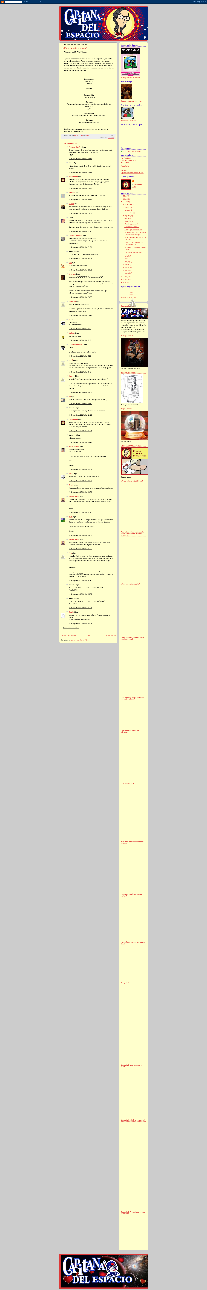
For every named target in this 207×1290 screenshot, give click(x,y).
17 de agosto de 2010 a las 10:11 (80, 404)
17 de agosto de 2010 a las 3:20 (80, 329)
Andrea (71, 333)
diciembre (128, 204)
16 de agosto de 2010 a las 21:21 (80, 247)
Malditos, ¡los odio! (131, 224)
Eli (70, 396)
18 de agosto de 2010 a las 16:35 (80, 549)
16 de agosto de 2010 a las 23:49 (80, 315)
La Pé (71, 360)
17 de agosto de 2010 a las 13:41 (80, 442)
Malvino (72, 192)
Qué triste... (128, 218)
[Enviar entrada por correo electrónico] (111, 135)
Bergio (71, 485)
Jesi (70, 263)
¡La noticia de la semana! (133, 252)
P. (69, 217)
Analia (71, 474)
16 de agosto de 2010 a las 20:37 (80, 199)
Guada (71, 612)
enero (127, 273)
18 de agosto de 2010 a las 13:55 (80, 535)
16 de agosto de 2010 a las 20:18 (80, 159)
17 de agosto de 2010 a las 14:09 (80, 481)
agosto (127, 216)
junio (127, 259)
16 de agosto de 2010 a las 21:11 (80, 231)
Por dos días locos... (131, 227)
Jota (70, 553)
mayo (127, 262)
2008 (125, 279)
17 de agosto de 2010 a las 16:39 (80, 492)
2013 (125, 196)
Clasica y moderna (75, 235)
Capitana (111, 138)
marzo (127, 267)
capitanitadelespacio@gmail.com (132, 173)
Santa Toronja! (74, 446)
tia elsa (71, 204)
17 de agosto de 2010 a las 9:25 (80, 356)
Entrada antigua (110, 635)
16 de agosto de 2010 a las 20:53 (80, 213)
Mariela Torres (74, 496)
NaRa (70, 517)
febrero (127, 270)
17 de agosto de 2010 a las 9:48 (80, 372)
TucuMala (72, 301)
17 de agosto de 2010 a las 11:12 (80, 415)
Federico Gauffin (75, 147)
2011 (125, 199)
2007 (125, 282)
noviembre (129, 207)
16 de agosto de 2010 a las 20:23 (80, 188)
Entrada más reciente (68, 635)
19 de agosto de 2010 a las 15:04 (80, 594)
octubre (128, 210)
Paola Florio (73, 176)
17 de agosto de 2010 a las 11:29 (80, 431)
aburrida (72, 274)
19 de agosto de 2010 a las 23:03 (80, 624)
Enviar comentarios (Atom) (80, 640)
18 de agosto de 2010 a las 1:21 (80, 512)
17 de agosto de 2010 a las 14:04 (80, 469)
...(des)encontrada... (76, 344)
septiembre (129, 213)
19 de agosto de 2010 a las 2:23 (80, 581)
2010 (125, 202)
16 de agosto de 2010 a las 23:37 (80, 297)
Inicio (90, 635)
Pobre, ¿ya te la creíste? (133, 230)
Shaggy (71, 376)
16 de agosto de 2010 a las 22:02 (80, 258)
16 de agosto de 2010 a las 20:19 (80, 172)
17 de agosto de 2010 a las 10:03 (80, 392)
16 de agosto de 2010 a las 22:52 (80, 270)
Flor (70, 319)
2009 (125, 277)
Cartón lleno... (129, 221)
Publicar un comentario (71, 628)
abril (126, 264)
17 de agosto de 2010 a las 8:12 (80, 340)
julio (126, 256)
